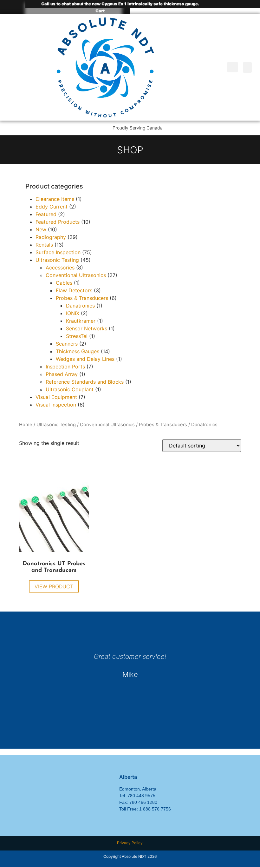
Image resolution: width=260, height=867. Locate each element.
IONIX (72, 313)
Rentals (44, 245)
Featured (46, 214)
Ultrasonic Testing (56, 424)
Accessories (60, 267)
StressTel (77, 336)
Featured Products (58, 222)
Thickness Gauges (77, 351)
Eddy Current (52, 206)
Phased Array (62, 374)
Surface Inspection (58, 252)
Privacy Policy (130, 842)
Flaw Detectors (74, 290)
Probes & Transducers (163, 424)
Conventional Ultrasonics (107, 424)
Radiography (51, 237)
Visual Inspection (56, 404)
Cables (64, 283)
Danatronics (80, 305)
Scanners (67, 344)
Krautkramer (80, 321)
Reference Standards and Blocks (85, 382)
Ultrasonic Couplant (70, 389)
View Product (54, 586)
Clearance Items (55, 199)
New (41, 229)
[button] (232, 67)
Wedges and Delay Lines (85, 359)
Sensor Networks (86, 328)
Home (25, 424)
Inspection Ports (65, 366)
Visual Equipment (56, 397)
